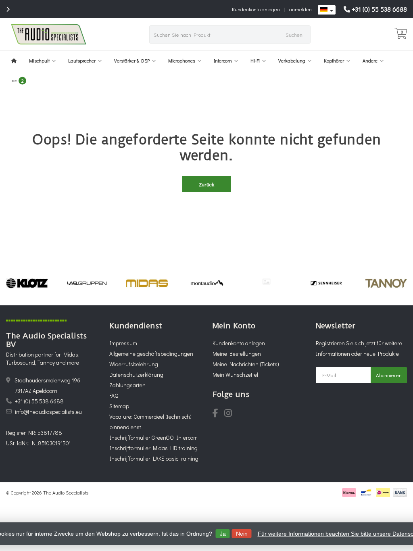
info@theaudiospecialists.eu (48, 411)
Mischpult (39, 60)
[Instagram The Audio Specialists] (230, 414)
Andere (370, 60)
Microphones (181, 60)
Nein (242, 533)
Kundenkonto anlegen (256, 9)
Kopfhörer (334, 60)
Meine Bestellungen (237, 353)
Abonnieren (389, 375)
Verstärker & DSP (132, 60)
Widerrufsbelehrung (133, 364)
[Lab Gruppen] (87, 283)
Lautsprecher (82, 60)
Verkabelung (291, 60)
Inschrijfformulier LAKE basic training (153, 458)
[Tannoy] (386, 283)
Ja (223, 533)
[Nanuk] (266, 281)
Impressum (123, 343)
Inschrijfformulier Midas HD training (153, 448)
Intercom (223, 60)
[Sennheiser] (326, 283)
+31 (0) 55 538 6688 (379, 9)
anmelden (300, 9)
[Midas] (146, 283)
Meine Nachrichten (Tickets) (246, 364)
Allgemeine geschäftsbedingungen (151, 353)
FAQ (113, 395)
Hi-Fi (255, 60)
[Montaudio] (206, 283)
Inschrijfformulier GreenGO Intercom (153, 437)
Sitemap (119, 406)
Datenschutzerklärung (136, 374)
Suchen (294, 34)
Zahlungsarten (127, 385)
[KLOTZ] (27, 283)
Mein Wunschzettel (235, 374)
